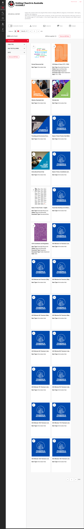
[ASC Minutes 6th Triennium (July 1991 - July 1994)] (41, 340)
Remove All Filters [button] (64, 36)
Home (3, 4)
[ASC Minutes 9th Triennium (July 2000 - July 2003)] (61, 376)
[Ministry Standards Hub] (41, 89)
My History (3, 20)
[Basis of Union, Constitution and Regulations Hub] (61, 161)
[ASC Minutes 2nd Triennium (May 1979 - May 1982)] (41, 268)
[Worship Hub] (61, 89)
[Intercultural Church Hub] (41, 161)
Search (2, 14)
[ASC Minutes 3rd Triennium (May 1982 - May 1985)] (61, 268)
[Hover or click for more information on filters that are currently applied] (55, 36)
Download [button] (33, 26)
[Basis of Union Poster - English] (41, 196)
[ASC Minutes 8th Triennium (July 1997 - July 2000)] (61, 340)
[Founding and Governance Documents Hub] (41, 125)
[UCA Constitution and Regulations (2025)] (41, 232)
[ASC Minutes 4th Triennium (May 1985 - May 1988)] (41, 304)
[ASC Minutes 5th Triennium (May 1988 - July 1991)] (61, 304)
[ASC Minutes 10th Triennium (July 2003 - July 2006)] (41, 412)
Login (3, 25)
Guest (76, 1)
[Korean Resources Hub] (41, 53)
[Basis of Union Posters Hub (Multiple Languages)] (61, 125)
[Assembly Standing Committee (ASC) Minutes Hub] (61, 196)
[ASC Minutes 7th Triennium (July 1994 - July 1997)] (41, 376)
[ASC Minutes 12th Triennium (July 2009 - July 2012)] (41, 447)
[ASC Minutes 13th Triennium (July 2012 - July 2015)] (61, 447)
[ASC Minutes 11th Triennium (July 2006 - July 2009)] (61, 412)
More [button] (3, 31)
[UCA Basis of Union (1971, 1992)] (61, 53)
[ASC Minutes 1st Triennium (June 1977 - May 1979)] (61, 232)
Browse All (3, 9)
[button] (47, 26)
